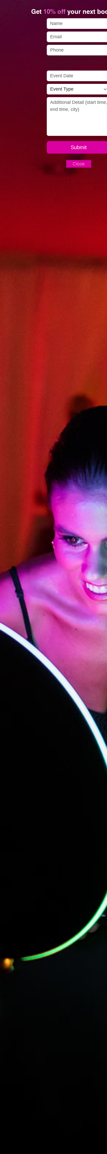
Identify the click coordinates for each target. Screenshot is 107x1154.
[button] (78, 164)
